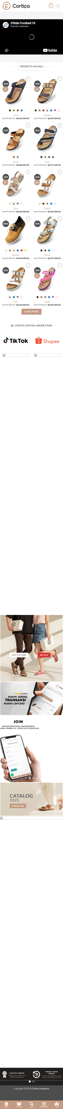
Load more (31, 311)
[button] (51, 6)
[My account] (58, 6)
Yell (16, 301)
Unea (47, 161)
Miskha (15, 255)
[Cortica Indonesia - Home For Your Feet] (17, 6)
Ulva (15, 208)
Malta (47, 208)
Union (47, 255)
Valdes (47, 115)
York (15, 115)
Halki (47, 301)
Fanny (16, 161)
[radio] (10, 110)
